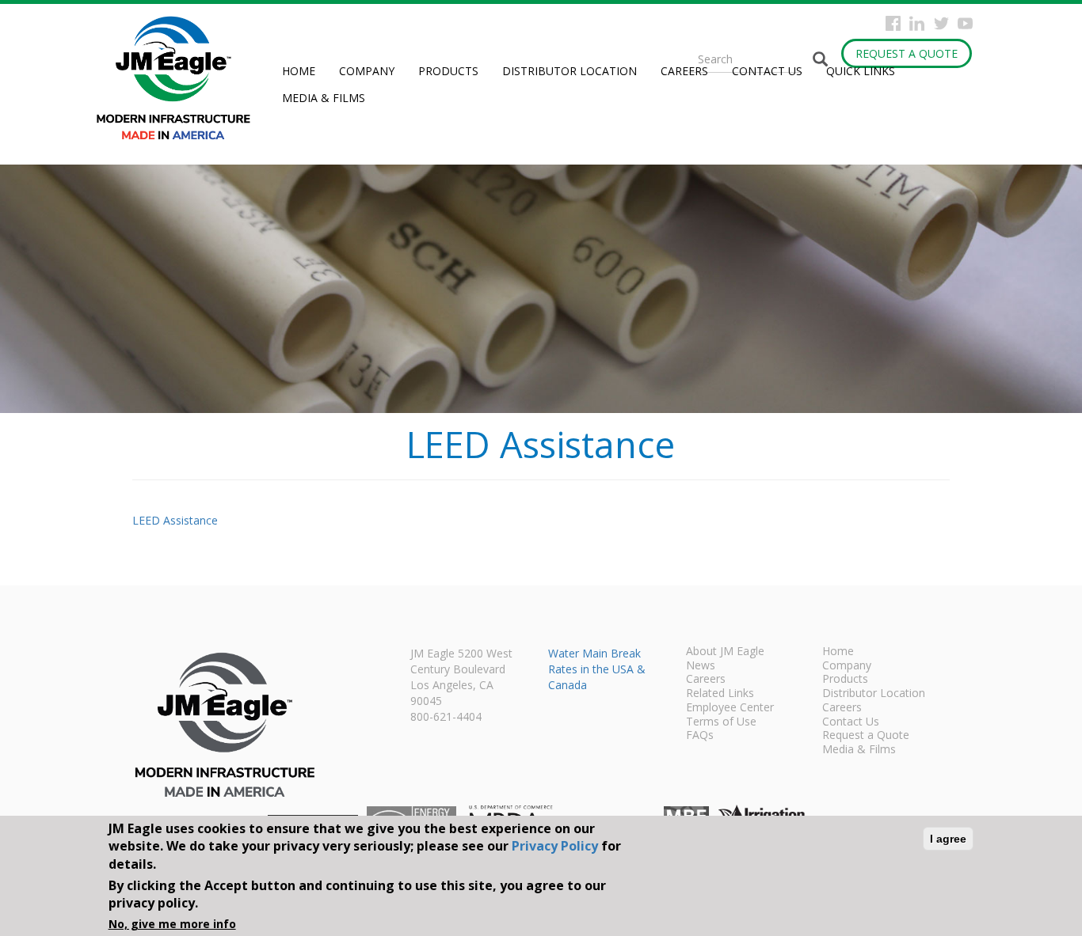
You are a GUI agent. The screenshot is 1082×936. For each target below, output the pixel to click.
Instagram (916, 23)
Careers (684, 70)
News (700, 666)
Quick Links (860, 70)
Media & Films (323, 97)
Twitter (941, 23)
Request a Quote (906, 53)
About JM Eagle (725, 652)
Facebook (893, 23)
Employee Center (730, 708)
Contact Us (767, 70)
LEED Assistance (175, 520)
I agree (948, 838)
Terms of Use (721, 722)
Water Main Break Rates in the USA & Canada (597, 669)
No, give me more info (172, 923)
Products (448, 70)
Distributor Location (569, 70)
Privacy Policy (555, 846)
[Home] (179, 78)
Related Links (720, 694)
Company (366, 70)
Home (298, 70)
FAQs (700, 735)
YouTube (965, 23)
